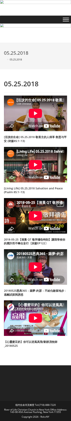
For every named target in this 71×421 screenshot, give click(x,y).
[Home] (5, 59)
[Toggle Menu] (66, 19)
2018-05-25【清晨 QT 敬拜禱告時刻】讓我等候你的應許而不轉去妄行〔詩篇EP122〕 (34, 241)
